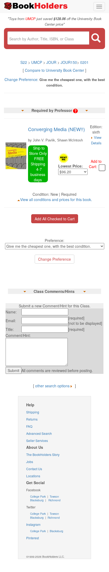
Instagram (33, 524)
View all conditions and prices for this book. (56, 199)
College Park (38, 496)
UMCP (37, 62)
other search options (52, 385)
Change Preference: (21, 79)
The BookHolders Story (43, 454)
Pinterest (32, 538)
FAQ (29, 426)
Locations (33, 476)
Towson (54, 496)
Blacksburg (37, 500)
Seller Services (37, 440)
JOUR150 (69, 62)
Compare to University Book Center (54, 70)
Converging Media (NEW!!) (56, 129)
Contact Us (34, 468)
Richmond (54, 500)
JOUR (51, 62)
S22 (23, 62)
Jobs (29, 461)
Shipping (32, 412)
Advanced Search (39, 433)
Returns (32, 419)
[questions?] (75, 110)
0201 (84, 62)
